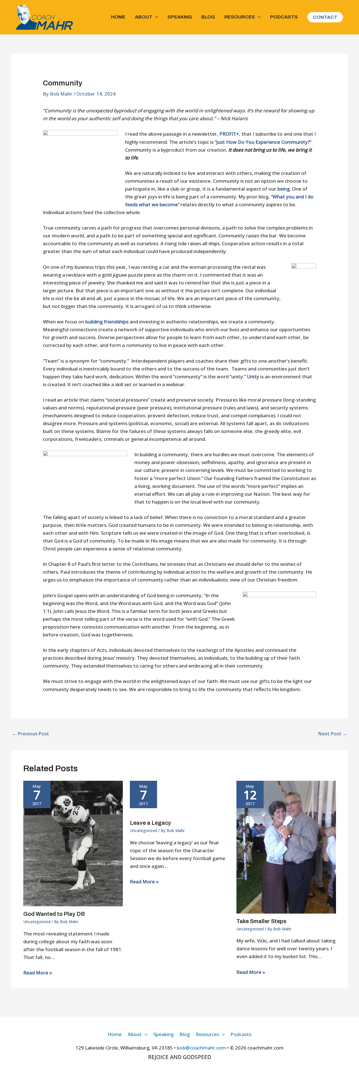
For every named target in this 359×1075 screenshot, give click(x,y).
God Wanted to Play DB (54, 914)
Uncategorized (36, 921)
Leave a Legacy (150, 823)
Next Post (332, 733)
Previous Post (30, 733)
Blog (208, 17)
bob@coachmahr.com (201, 1047)
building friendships (106, 321)
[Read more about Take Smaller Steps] (286, 847)
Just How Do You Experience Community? (263, 142)
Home (118, 17)
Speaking (179, 17)
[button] (155, 17)
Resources (239, 17)
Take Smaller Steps (261, 921)
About (143, 17)
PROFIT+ (229, 134)
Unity (253, 376)
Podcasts (284, 17)
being (283, 189)
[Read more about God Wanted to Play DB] (73, 843)
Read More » (37, 972)
